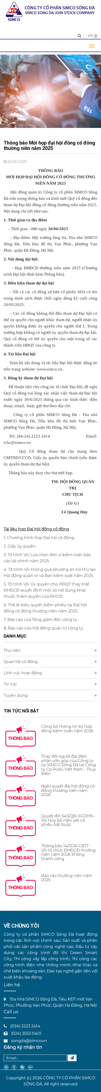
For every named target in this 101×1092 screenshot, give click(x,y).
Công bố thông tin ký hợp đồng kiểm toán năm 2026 (67, 728)
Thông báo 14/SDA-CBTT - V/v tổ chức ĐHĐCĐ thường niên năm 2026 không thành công (68, 852)
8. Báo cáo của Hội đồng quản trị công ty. (44, 628)
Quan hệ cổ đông (50, 662)
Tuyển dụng (50, 695)
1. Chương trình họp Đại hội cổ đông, (39, 537)
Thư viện (50, 650)
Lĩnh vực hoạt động (50, 673)
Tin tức (50, 684)
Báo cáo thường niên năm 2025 (66, 877)
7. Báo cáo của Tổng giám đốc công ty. (41, 619)
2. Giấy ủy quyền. (20, 546)
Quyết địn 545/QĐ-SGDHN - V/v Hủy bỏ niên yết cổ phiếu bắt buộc (68, 820)
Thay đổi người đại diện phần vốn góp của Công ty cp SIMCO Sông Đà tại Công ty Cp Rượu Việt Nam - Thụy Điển (68, 765)
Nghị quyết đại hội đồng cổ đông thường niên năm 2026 (68, 790)
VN (91, 36)
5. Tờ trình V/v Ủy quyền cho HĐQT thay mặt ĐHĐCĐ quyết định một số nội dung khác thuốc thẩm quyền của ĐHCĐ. (46, 590)
